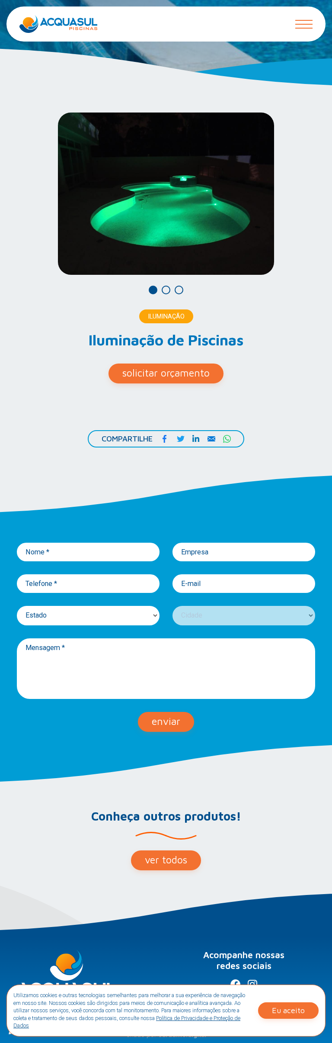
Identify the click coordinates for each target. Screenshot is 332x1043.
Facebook (165, 439)
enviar (166, 721)
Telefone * (41, 583)
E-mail (191, 583)
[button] (153, 290)
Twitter (180, 439)
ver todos (166, 860)
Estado (36, 615)
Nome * (37, 552)
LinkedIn (196, 439)
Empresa (194, 552)
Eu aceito (288, 1010)
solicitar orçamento (166, 373)
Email (211, 439)
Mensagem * (45, 647)
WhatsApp (227, 439)
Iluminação (166, 316)
